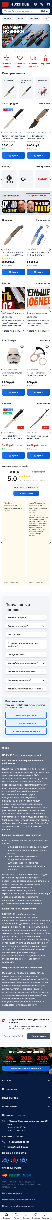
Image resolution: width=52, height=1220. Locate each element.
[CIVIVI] (26, 179)
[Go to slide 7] (33, 51)
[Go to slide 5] (27, 51)
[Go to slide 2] (18, 51)
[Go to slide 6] (30, 51)
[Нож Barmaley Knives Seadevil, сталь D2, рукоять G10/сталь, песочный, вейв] (38, 118)
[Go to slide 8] (36, 51)
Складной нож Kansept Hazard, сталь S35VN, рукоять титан (12, 253)
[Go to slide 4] (24, 51)
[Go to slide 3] (21, 51)
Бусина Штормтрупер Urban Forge (12, 373)
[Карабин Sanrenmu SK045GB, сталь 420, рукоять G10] (38, 355)
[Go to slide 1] (15, 51)
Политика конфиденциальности (19, 1206)
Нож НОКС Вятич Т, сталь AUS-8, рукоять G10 (12, 437)
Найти (44, 11)
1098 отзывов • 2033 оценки (32, 480)
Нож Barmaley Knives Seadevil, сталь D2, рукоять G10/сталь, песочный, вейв (37, 137)
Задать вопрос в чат (26, 715)
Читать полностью (11, 583)
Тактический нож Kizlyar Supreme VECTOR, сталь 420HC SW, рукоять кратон (13, 137)
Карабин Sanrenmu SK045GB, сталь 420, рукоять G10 (36, 373)
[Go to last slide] (2, 133)
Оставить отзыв (26, 493)
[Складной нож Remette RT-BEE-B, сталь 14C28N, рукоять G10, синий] (38, 235)
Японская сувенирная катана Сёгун (37, 437)
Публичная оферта (12, 1193)
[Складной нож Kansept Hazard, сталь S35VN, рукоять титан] (13, 235)
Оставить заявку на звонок (26, 731)
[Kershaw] (42, 179)
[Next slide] (48, 18)
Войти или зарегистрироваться (26, 1068)
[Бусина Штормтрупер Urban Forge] (13, 355)
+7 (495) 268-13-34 (26, 723)
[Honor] (9, 179)
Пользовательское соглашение (18, 1199)
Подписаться (39, 1036)
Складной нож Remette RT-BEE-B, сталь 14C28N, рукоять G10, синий (38, 253)
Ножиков (13, 471)
